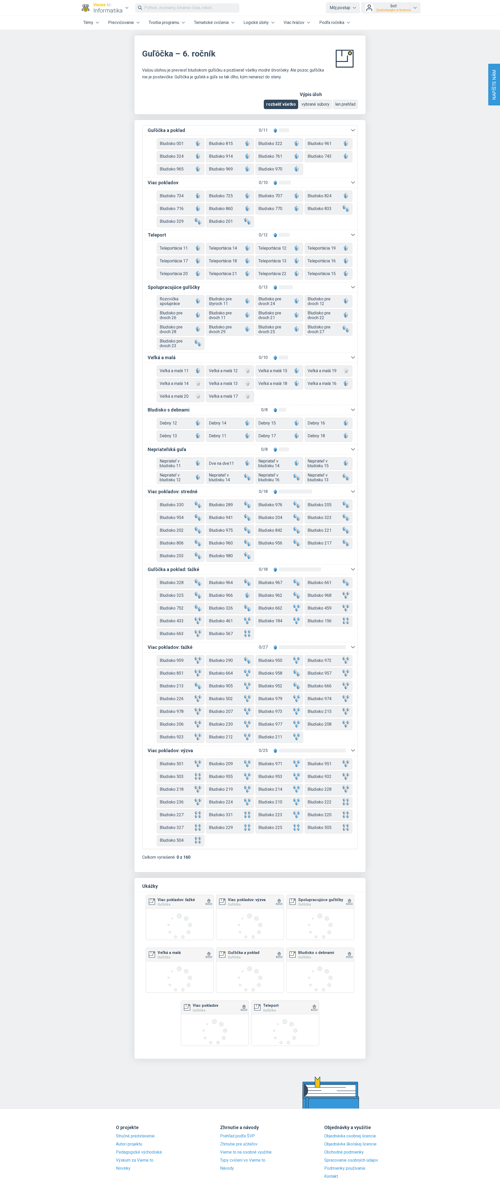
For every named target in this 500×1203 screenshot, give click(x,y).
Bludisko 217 (320, 543)
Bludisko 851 (172, 673)
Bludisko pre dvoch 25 (269, 329)
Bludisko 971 (270, 763)
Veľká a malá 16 (322, 383)
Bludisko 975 (221, 530)
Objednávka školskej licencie (350, 1144)
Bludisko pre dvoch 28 (171, 329)
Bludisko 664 (221, 673)
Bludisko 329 (172, 221)
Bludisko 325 (172, 595)
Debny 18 (316, 435)
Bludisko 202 (172, 530)
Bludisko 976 (270, 504)
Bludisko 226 (172, 698)
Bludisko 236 (172, 802)
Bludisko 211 (270, 737)
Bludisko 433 (172, 620)
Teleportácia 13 (272, 260)
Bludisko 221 (320, 530)
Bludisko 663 (172, 633)
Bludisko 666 (320, 685)
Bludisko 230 (221, 724)
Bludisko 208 (320, 724)
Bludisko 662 (270, 608)
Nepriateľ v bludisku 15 (318, 463)
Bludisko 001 (172, 143)
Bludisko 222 (320, 802)
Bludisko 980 (221, 555)
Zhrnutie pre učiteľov (239, 1144)
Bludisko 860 (221, 208)
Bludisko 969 (221, 169)
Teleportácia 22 (272, 273)
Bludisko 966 (221, 595)
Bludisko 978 (172, 711)
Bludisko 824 (320, 195)
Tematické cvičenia (211, 22)
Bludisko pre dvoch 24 (269, 301)
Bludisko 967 (270, 582)
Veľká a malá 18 (272, 383)
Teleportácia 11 (174, 248)
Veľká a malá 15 (272, 370)
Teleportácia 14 (223, 248)
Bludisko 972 (320, 660)
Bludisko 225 (270, 827)
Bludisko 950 (270, 660)
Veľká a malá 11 (174, 370)
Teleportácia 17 (174, 260)
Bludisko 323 (320, 517)
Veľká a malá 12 (223, 370)
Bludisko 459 (320, 608)
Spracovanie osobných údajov (351, 1160)
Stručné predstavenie (135, 1136)
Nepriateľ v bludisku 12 (170, 477)
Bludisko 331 (221, 814)
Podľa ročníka (331, 22)
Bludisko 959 (172, 660)
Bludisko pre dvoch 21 (269, 315)
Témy (88, 22)
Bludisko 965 (172, 169)
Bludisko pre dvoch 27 (319, 329)
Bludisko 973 (270, 711)
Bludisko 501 (172, 763)
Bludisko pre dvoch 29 (220, 329)
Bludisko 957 (320, 673)
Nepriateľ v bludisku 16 (268, 477)
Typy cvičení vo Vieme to (242, 1160)
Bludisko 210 (270, 802)
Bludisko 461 (221, 620)
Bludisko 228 (320, 789)
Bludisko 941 (221, 517)
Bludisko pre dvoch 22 (319, 315)
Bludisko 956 (270, 543)
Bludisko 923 (172, 737)
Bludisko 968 (320, 595)
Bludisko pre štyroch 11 (220, 301)
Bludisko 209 (221, 763)
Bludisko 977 (270, 724)
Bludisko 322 (270, 143)
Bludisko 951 (320, 763)
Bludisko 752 (172, 608)
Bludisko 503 (172, 776)
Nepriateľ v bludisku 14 (268, 463)
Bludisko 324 (172, 156)
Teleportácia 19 (322, 248)
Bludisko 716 (172, 208)
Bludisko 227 (172, 814)
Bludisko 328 (172, 582)
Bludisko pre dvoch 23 (171, 343)
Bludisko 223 (270, 814)
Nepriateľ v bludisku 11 (170, 463)
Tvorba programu (164, 22)
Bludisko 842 (270, 530)
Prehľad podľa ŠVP (237, 1136)
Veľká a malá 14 (174, 383)
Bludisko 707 (270, 195)
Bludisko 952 (270, 685)
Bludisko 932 (320, 776)
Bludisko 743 (320, 156)
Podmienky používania (344, 1168)
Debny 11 (217, 435)
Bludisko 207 (221, 711)
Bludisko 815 (221, 143)
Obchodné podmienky (344, 1152)
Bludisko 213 (172, 685)
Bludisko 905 (221, 685)
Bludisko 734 (172, 195)
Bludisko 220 (320, 814)
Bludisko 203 (172, 555)
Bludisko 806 (172, 543)
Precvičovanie (121, 22)
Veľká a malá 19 (322, 370)
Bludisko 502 (221, 698)
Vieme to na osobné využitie (246, 1152)
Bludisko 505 (320, 827)
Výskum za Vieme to (134, 1160)
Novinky (123, 1168)
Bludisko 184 (270, 620)
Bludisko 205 (320, 504)
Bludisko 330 (172, 504)
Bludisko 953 (270, 776)
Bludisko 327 (172, 827)
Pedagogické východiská (139, 1152)
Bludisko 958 (270, 673)
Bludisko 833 (320, 208)
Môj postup (340, 7)
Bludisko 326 (221, 608)
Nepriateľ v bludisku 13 (318, 477)
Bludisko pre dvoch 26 (171, 315)
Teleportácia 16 (322, 260)
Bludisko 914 (221, 156)
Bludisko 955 (221, 776)
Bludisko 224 (221, 802)
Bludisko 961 (320, 143)
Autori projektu (129, 1144)
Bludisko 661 (320, 582)
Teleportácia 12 (272, 248)
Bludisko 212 (221, 737)
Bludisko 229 (221, 827)
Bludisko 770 (270, 208)
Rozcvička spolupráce (170, 301)
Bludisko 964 (221, 582)
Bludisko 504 (172, 840)
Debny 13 (168, 435)
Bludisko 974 (320, 698)
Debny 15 (267, 423)
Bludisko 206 (172, 724)
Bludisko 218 (172, 789)
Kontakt (331, 1176)
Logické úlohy (256, 22)
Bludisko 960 (221, 543)
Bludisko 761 (270, 156)
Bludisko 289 (221, 504)
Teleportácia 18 (223, 260)
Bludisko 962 (270, 595)
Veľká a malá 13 (223, 383)
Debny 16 (316, 423)
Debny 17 (267, 435)
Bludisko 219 (221, 789)
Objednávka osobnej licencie (350, 1136)
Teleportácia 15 (322, 273)
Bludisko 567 (221, 633)
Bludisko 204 (270, 517)
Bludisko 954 (172, 517)
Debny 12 (168, 423)
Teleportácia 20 (174, 273)
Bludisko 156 (320, 620)
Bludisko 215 (320, 711)
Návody (227, 1168)
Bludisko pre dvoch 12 (319, 301)
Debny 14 (217, 423)
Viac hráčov (294, 22)
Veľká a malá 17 (223, 396)
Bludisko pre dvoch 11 (220, 315)
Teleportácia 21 (223, 273)
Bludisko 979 (270, 698)
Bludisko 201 (221, 221)
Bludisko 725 (221, 195)
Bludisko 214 (270, 789)
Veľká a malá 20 (174, 396)
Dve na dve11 (221, 463)
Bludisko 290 (221, 660)
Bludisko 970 (270, 169)
